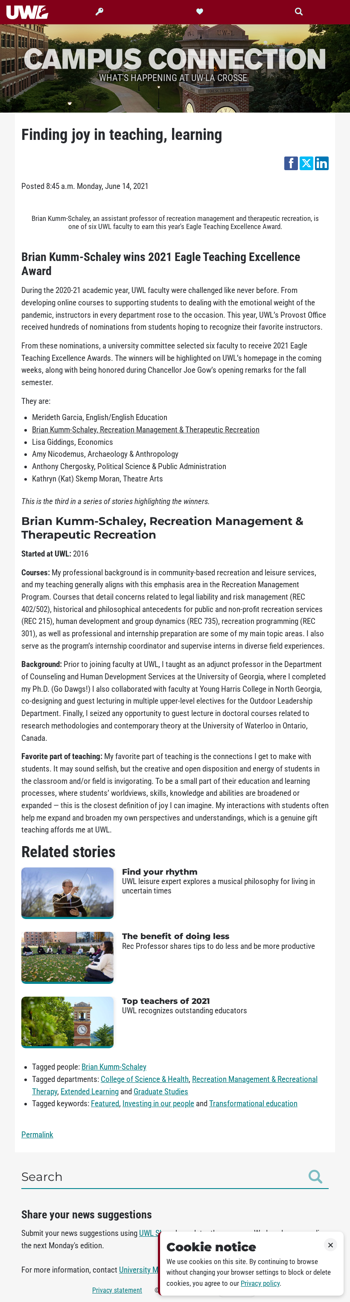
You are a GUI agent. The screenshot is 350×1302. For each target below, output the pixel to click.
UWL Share (156, 1233)
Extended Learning (90, 1091)
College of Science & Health (145, 1079)
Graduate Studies (161, 1091)
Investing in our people (158, 1103)
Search (42, 1176)
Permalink (37, 1135)
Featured (105, 1103)
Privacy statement (117, 1290)
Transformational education (253, 1103)
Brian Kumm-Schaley (114, 1067)
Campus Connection (175, 58)
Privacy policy (260, 1283)
